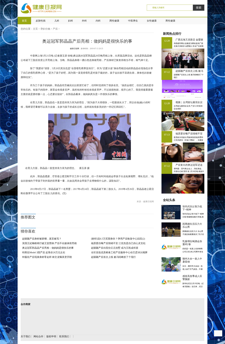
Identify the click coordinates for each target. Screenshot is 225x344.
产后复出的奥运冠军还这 (189, 165)
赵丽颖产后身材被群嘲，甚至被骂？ (41, 238)
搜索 (198, 7)
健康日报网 (74, 49)
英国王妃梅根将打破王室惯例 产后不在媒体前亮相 (49, 243)
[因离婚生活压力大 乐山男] (171, 229)
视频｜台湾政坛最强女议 (189, 102)
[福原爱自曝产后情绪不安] (182, 152)
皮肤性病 (40, 20)
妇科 (70, 20)
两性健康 (114, 20)
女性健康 (152, 20)
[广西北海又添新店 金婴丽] (182, 58)
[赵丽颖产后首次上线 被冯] (182, 90)
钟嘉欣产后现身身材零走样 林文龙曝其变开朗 (47, 257)
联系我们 (64, 336)
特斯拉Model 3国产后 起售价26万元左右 (43, 252)
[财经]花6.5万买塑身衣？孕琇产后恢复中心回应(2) (118, 238)
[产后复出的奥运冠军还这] (182, 184)
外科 (84, 20)
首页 (24, 20)
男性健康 (170, 20)
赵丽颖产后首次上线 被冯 (189, 71)
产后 (55, 28)
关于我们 (25, 336)
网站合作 (38, 336)
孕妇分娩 (45, 28)
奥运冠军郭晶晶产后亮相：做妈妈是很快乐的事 (48, 248)
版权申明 (51, 336)
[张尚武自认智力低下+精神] (171, 212)
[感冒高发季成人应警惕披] (171, 282)
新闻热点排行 (172, 33)
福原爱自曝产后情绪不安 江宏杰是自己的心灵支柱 (118, 243)
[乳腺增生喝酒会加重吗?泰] (171, 247)
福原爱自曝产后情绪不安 (189, 133)
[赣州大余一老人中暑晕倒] (171, 264)
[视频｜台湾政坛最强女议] (182, 121)
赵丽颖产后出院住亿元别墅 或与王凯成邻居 (114, 248)
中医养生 (133, 20)
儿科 (56, 20)
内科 (98, 20)
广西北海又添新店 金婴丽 (189, 39)
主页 (35, 28)
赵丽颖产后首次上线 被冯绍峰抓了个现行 (113, 257)
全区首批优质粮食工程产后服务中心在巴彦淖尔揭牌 (119, 252)
